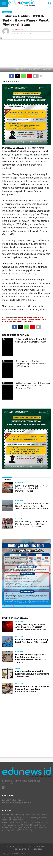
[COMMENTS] (41, 75)
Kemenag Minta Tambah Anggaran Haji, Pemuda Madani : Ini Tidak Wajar (31, 363)
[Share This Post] (17, 75)
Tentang (10, 846)
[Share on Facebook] (11, 75)
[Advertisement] (26, 727)
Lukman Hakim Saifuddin (30, 317)
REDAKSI (21, 846)
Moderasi (23, 319)
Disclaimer (37, 849)
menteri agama (10, 319)
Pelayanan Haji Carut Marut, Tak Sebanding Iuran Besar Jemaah (30, 340)
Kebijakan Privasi (21, 849)
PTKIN (30, 321)
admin (17, 29)
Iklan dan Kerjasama (37, 846)
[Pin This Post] (29, 75)
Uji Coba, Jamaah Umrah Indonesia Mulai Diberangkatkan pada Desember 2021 (32, 385)
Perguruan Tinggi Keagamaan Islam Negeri (24, 320)
